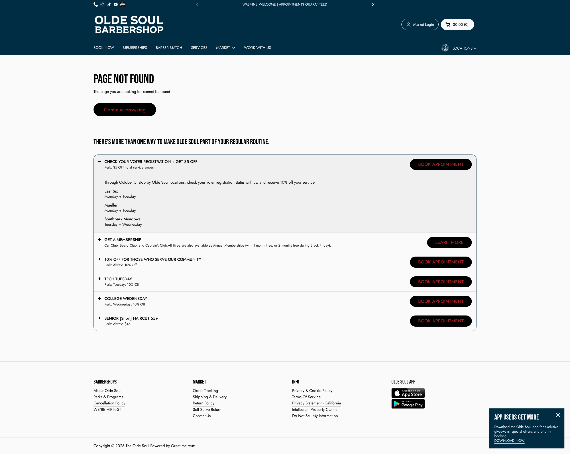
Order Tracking (205, 391)
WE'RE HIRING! (107, 409)
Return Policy (203, 403)
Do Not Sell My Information (315, 416)
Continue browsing (125, 109)
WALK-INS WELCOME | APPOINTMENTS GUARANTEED (284, 4)
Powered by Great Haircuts (172, 446)
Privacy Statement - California (316, 403)
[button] (457, 24)
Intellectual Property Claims (314, 409)
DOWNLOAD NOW (509, 440)
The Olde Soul (137, 446)
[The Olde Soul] (129, 24)
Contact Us (202, 416)
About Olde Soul (107, 391)
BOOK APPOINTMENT (441, 164)
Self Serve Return (207, 409)
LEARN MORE (449, 242)
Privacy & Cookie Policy (312, 391)
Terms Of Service (306, 397)
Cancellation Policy (109, 403)
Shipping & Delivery (210, 397)
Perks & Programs (108, 397)
